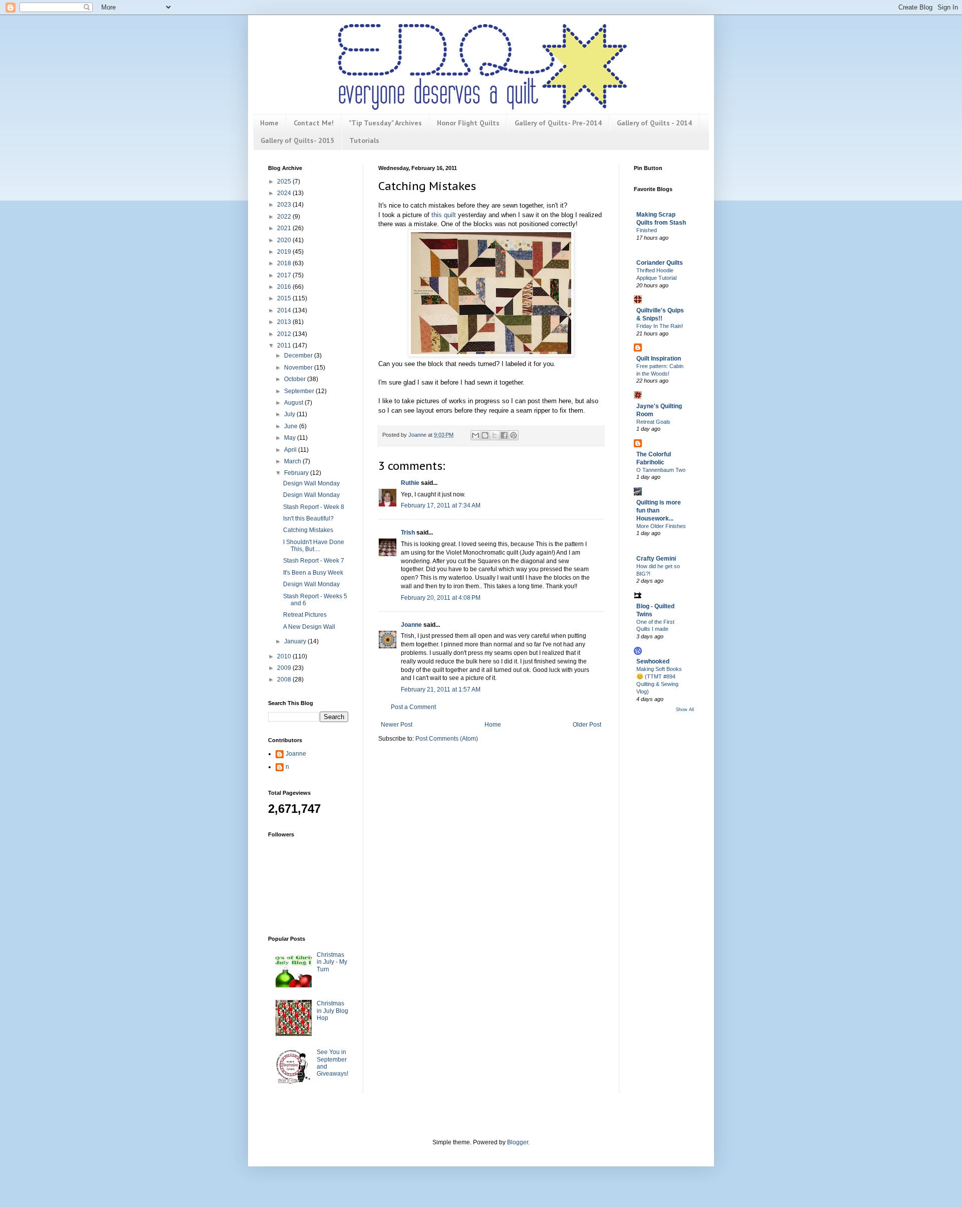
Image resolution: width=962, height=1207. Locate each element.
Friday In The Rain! (659, 326)
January (296, 641)
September (300, 391)
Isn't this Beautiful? (308, 518)
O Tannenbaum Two (660, 470)
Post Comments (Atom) (446, 738)
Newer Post (396, 724)
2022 (285, 216)
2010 (285, 656)
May (290, 437)
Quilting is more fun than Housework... (658, 510)
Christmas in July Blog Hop (332, 1010)
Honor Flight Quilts (468, 122)
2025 (285, 181)
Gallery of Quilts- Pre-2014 (558, 122)
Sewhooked (652, 661)
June (291, 426)
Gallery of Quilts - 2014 (654, 122)
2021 (285, 228)
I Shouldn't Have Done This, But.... (313, 546)
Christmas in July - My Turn (332, 962)
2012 (285, 333)
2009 (285, 667)
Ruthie (410, 482)
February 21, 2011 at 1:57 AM (440, 689)
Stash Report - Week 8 (313, 506)
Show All (685, 709)
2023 (285, 204)
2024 (285, 193)
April (291, 449)
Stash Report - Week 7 (313, 560)
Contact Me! (314, 122)
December (299, 355)
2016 (285, 286)
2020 (285, 240)
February (297, 472)
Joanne (411, 624)
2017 (285, 275)
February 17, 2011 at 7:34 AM (440, 505)
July (290, 414)
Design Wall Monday (311, 483)
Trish (408, 532)
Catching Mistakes (308, 530)
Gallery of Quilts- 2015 (297, 140)
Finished (646, 230)
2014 (285, 310)
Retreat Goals (653, 422)
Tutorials (364, 140)
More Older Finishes (661, 526)
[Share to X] (495, 435)
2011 (285, 345)
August (294, 402)
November (299, 367)
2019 (285, 251)
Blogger (517, 1142)
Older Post (587, 724)
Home (269, 122)
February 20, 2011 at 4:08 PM (440, 597)
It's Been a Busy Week (313, 572)
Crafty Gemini (656, 558)
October (295, 379)
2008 (285, 679)
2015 (285, 298)
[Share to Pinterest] (514, 435)
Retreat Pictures (305, 614)
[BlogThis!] (485, 435)
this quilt (443, 215)
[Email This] (475, 435)
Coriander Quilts (659, 262)
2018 (285, 263)
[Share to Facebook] (504, 435)
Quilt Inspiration (658, 358)
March (293, 461)
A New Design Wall (309, 626)
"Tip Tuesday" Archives (385, 122)
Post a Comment (413, 707)
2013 (285, 321)
